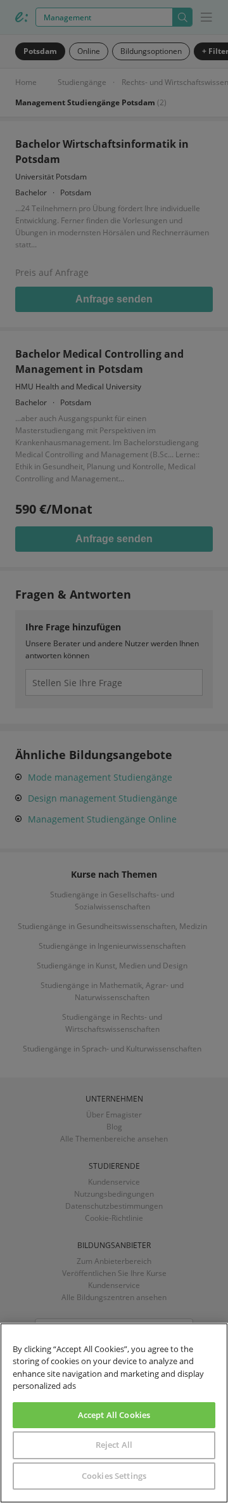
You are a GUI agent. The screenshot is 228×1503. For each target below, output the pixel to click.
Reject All (114, 1444)
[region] (114, 1413)
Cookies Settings (114, 1475)
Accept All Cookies (114, 1415)
